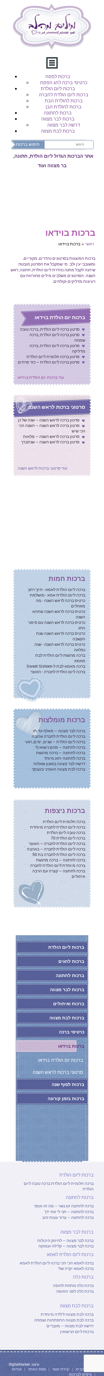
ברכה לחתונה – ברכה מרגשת (60, 752)
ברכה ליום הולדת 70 (68, 838)
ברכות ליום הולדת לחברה (63, 94)
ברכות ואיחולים (68, 1003)
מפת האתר (37, 1369)
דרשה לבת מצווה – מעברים (70, 1325)
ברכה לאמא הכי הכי (77, 1263)
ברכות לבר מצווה (58, 119)
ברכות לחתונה (58, 113)
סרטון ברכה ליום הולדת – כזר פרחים (48, 362)
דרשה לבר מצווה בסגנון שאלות (59, 763)
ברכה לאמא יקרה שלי (76, 1268)
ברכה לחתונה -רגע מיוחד (64, 758)
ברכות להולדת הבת (64, 100)
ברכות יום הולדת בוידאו (60, 317)
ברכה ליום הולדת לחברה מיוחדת (57, 827)
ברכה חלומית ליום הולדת (64, 821)
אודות (17, 1369)
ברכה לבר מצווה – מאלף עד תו (59, 730)
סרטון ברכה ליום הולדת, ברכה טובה (49, 329)
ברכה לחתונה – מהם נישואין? (60, 747)
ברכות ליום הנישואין (77, 1331)
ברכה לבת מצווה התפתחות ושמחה (64, 1320)
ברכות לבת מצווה (58, 131)
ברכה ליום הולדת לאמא (40, 1263)
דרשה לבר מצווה (63, 125)
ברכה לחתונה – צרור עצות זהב (68, 1217)
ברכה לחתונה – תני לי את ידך (69, 1211)
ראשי (89, 243)
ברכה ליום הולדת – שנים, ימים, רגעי (55, 741)
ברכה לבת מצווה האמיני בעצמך (58, 769)
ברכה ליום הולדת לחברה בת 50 (58, 854)
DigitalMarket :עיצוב (24, 1364)
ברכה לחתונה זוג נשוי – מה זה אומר (64, 1206)
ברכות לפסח (57, 76)
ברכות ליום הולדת (58, 88)
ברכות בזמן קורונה (66, 1098)
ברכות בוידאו (71, 1046)
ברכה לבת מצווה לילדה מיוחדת (67, 1314)
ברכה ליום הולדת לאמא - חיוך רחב (56, 589)
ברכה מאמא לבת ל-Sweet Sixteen (56, 666)
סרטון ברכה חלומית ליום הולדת (53, 356)
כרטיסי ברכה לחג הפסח (63, 82)
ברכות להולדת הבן (63, 106)
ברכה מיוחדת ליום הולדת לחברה (57, 865)
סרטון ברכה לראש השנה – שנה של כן (48, 420)
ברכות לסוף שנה (68, 1084)
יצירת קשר (61, 1369)
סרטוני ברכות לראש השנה (56, 407)
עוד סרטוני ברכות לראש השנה (42, 468)
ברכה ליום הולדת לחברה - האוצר (57, 671)
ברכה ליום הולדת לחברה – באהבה (56, 849)
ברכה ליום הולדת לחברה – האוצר (57, 843)
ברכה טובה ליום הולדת (66, 832)
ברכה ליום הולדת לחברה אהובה (58, 736)
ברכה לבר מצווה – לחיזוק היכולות (65, 1240)
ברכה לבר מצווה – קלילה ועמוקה (66, 1246)
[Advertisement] (52, 521)
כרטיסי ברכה (71, 1032)
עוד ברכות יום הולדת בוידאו (41, 377)
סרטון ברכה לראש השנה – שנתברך (50, 442)
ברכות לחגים (71, 961)
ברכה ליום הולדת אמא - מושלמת (57, 595)
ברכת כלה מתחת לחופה (73, 1285)
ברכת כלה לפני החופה (75, 1291)
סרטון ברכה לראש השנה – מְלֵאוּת (51, 436)
